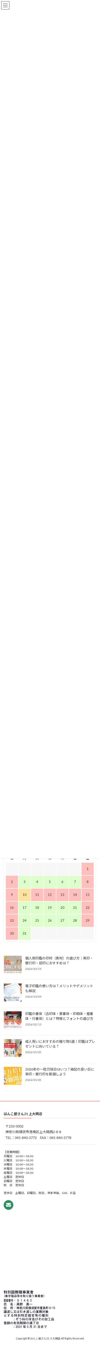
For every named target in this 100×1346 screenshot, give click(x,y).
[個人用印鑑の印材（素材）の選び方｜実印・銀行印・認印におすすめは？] (13, 964)
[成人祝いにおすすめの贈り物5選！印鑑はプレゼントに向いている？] (13, 1048)
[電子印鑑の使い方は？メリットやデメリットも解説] (13, 992)
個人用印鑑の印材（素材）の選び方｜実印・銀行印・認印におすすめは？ (59, 960)
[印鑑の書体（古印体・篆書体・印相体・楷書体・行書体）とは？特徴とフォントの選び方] (13, 1020)
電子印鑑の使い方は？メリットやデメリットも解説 (59, 988)
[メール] (8, 1205)
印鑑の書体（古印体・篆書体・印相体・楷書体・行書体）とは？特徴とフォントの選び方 (59, 1015)
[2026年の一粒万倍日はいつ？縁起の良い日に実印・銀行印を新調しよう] (13, 1075)
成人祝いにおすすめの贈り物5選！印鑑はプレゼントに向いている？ (60, 1043)
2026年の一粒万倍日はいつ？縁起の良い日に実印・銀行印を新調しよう (59, 1071)
